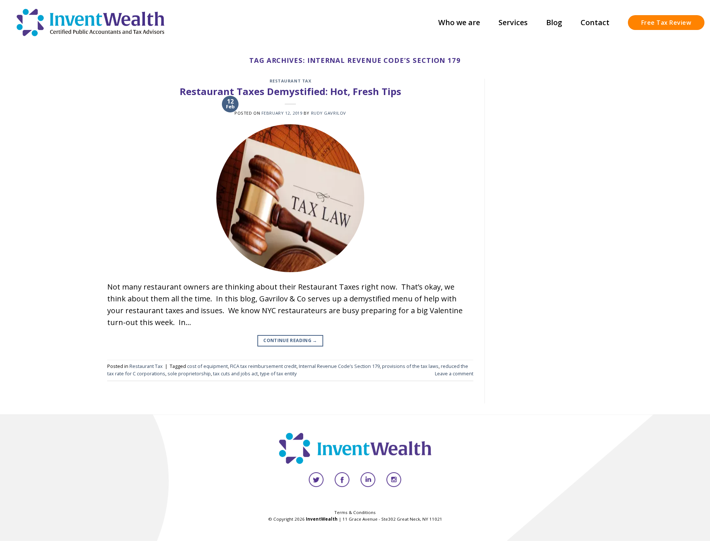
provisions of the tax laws (410, 366)
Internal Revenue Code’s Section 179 (339, 366)
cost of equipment (207, 366)
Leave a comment (454, 373)
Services (513, 22)
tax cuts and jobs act (235, 373)
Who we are (459, 22)
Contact (595, 22)
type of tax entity (278, 373)
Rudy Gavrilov (328, 113)
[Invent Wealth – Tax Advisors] (91, 22)
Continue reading (290, 340)
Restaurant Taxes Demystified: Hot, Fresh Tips (290, 91)
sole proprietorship (189, 373)
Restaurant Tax (290, 81)
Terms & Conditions (355, 512)
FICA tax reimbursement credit (263, 366)
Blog (554, 22)
